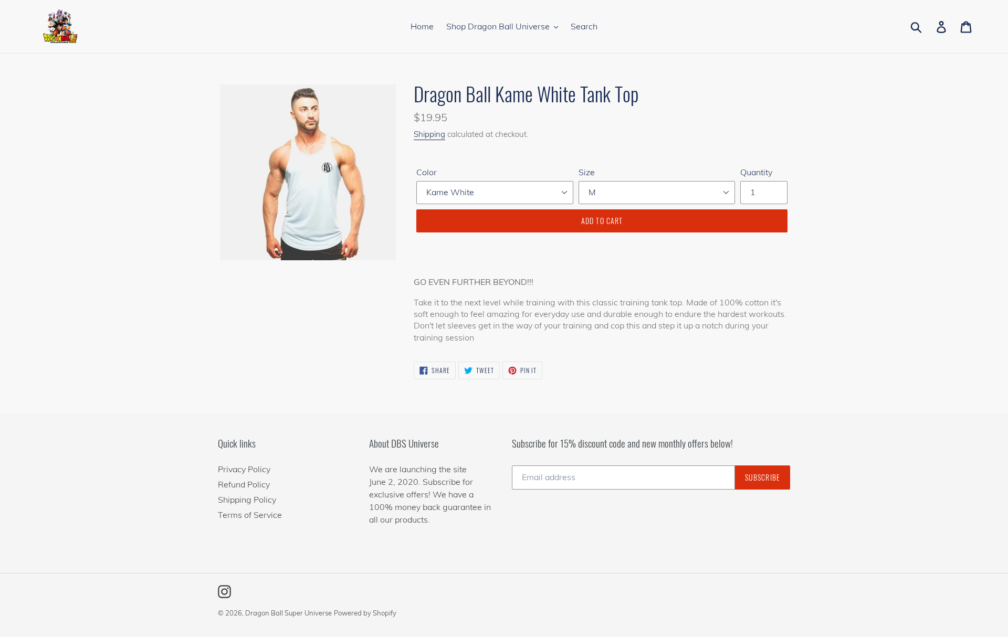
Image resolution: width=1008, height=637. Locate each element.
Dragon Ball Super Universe (288, 613)
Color (426, 172)
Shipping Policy (247, 499)
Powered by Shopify (365, 613)
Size (587, 172)
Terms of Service (250, 514)
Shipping (429, 134)
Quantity (756, 172)
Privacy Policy (244, 469)
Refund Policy (244, 484)
